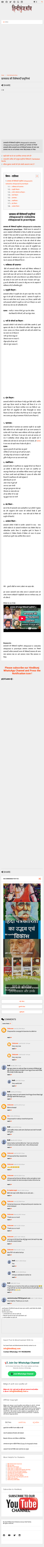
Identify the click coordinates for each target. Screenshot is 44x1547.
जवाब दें (8, 1037)
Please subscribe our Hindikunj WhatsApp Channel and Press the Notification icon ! (22, 670)
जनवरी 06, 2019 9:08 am (16, 1092)
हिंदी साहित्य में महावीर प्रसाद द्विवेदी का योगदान (18, 916)
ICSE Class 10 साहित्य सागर (14, 1468)
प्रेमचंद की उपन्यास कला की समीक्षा (15, 972)
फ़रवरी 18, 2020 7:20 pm (19, 1153)
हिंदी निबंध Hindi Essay (13, 1467)
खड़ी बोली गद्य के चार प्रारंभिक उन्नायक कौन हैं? (17, 156)
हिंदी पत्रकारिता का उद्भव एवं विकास (15, 935)
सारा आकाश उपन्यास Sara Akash (15, 1475)
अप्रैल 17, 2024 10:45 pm (36, 1298)
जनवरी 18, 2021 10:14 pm (24, 1043)
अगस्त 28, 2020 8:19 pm (19, 1201)
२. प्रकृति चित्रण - (15, 189)
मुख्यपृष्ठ (22, 1012)
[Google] (18, 2)
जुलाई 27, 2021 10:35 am (19, 1236)
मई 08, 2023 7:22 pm (15, 1283)
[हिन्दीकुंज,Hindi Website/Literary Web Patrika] (22, 12)
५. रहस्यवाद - (14, 198)
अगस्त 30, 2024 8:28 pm (20, 1272)
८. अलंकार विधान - (15, 206)
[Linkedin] (22, 2)
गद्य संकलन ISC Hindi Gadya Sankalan (17, 1472)
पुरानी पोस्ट (22, 1006)
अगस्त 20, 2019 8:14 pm (16, 1127)
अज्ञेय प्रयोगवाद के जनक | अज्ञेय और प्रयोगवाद (19, 953)
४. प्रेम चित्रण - (14, 195)
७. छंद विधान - (14, 203)
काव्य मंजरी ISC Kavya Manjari (15, 1474)
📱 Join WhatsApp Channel (22, 1374)
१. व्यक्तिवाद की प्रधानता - (17, 187)
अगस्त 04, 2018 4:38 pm (19, 1028)
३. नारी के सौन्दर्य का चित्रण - (18, 192)
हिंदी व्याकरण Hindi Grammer (14, 1464)
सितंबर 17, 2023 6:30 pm (20, 1260)
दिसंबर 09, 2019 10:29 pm (16, 1140)
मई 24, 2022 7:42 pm (20, 1080)
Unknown (10, 1028)
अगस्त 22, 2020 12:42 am (23, 1190)
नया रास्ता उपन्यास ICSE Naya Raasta (16, 1471)
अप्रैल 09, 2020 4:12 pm (19, 1175)
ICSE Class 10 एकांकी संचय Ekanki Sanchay (18, 1469)
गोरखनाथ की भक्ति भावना (12, 898)
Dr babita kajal (12, 1190)
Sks (8, 1116)
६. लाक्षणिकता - (14, 201)
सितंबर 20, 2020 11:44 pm (19, 1214)
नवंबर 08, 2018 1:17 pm (16, 1065)
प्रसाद (39, 441)
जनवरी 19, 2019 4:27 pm (19, 1105)
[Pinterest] (14, 2)
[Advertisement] (23, 16)
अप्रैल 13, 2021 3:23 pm (19, 1225)
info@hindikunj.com (12, 1348)
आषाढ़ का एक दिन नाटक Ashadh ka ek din (17, 1477)
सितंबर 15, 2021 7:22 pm (19, 1249)
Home (2, 75)
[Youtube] (2, 2)
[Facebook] (7, 2)
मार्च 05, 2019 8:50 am (15, 1116)
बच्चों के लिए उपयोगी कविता (13, 1479)
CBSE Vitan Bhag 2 (12, 1478)
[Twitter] (10, 2)
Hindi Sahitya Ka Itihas (12, 75)
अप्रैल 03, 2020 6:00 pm (19, 1164)
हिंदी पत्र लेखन (10, 1465)
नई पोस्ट (22, 1001)
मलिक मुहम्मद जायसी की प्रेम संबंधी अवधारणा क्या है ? (19, 164)
